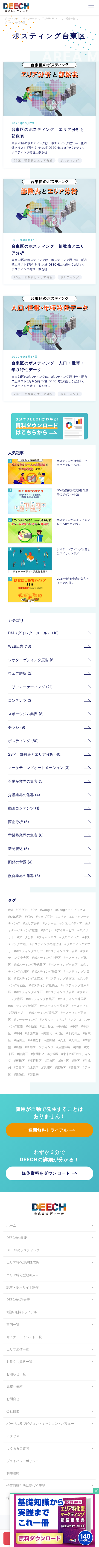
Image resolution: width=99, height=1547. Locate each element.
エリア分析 (32, 923)
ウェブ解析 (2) (20, 673)
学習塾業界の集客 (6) (26, 835)
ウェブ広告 (45, 916)
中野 (75, 1026)
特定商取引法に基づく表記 (25, 1485)
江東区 (50, 1060)
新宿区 (23, 1054)
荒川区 (47, 1067)
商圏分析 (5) (18, 821)
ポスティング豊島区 (44, 1013)
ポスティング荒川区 (23, 1006)
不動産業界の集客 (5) (26, 781)
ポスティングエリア (29, 951)
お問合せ (12, 1399)
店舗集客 (64, 1047)
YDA (30, 916)
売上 (63, 1040)
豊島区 (75, 1067)
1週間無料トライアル (21, 1312)
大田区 (75, 1040)
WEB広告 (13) (19, 646)
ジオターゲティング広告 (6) (31, 660)
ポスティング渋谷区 (61, 992)
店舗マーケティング (40, 1047)
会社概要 (12, 1411)
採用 (78, 1047)
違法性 (20, 1074)
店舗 (19, 1047)
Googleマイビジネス (71, 910)
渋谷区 (64, 1060)
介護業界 (33, 1033)
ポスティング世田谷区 (63, 951)
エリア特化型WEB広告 (22, 1262)
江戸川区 (36, 1060)
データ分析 (26, 937)
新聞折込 (39, 1054)
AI (11, 910)
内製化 (47, 1033)
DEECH (22, 910)
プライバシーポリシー (22, 1461)
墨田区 (50, 1040)
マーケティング (26, 1019)
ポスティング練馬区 (73, 999)
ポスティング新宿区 (61, 978)
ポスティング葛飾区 (55, 1006)
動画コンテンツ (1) (23, 808)
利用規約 (12, 1473)
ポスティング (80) (23, 740)
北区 (60, 1033)
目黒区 (20, 1067)
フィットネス (48, 937)
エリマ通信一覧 (17, 1349)
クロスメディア (71, 923)
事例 (19, 1033)
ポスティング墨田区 (47, 971)
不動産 (32, 1026)
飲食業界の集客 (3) (24, 875)
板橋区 (20, 1060)
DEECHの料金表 (18, 1299)
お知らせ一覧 (16, 1374)
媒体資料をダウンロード (46, 1173)
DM (34, 910)
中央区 (62, 1026)
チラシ (47, 930)
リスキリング (67, 1019)
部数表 (34, 1074)
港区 (77, 1060)
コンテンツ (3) (20, 700)
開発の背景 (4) (20, 862)
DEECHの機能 (16, 1238)
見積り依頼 (14, 1386)
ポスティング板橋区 (44, 985)
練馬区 (33, 1067)
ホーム (11, 1225)
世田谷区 (48, 1026)
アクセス (12, 1436)
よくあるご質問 (17, 1448)
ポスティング (70, 937)
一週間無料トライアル (46, 1130)
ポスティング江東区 (29, 992)
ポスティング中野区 (47, 957)
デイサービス (66, 930)
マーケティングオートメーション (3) (39, 767)
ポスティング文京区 (29, 978)
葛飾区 (61, 1067)
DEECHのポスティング (23, 1250)
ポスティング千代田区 (31, 964)
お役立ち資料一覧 (19, 1361)
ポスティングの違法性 (46, 944)
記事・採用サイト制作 (22, 1287)
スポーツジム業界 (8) (26, 713)
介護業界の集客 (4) (24, 795)
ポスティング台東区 (64, 964)
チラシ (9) (16, 727)
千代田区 (74, 1033)
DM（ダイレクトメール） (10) (33, 633)
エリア (61, 916)
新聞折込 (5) (18, 848)
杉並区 (53, 1054)
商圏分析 (36, 1040)
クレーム (51, 923)
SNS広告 (16, 916)
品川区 (20, 1040)
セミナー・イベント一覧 (24, 1337)
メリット (48, 1019)
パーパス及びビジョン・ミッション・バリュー (40, 1423)
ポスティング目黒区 (41, 999)
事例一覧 (12, 1324)
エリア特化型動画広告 (22, 1275)
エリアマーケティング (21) (30, 686)
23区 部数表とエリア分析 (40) (35, 754)
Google (47, 910)
